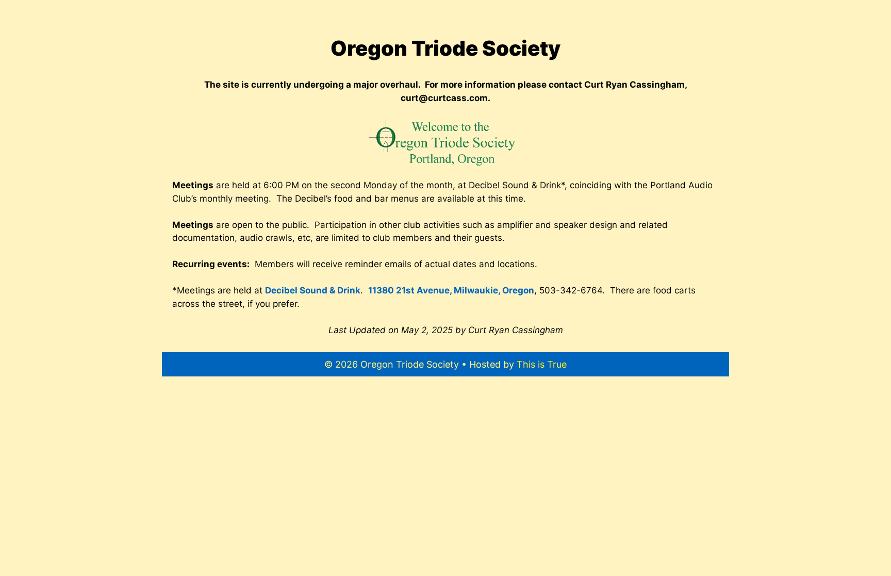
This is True (542, 364)
